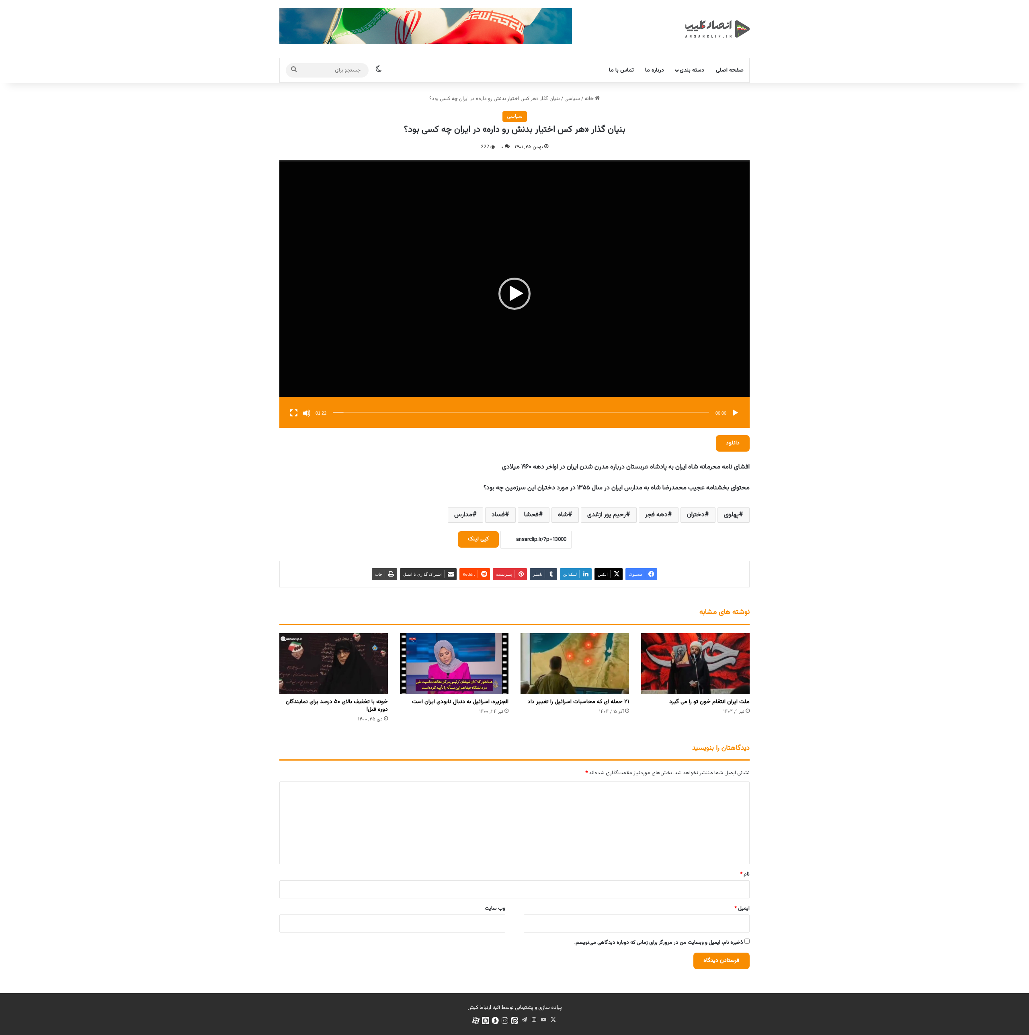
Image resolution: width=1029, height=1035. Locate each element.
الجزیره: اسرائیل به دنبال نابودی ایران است (460, 702)
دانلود (733, 443)
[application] (514, 294)
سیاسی (572, 99)
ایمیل (742, 908)
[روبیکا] (485, 1020)
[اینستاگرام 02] (505, 1020)
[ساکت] (307, 413)
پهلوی (731, 515)
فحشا (531, 515)
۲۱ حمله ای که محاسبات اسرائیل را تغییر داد (578, 702)
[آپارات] (476, 1020)
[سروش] (495, 1020)
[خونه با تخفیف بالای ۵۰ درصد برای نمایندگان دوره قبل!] (333, 663)
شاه (563, 515)
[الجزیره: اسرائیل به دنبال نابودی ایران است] (454, 663)
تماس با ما (621, 70)
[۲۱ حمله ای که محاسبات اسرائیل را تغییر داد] (575, 663)
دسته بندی (692, 70)
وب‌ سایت (495, 908)
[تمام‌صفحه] (294, 413)
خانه (589, 99)
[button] (514, 294)
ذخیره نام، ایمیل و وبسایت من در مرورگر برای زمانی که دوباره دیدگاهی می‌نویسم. (658, 943)
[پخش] (735, 413)
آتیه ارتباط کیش (483, 1008)
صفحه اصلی (730, 70)
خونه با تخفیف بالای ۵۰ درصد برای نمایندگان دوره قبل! (337, 706)
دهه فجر (656, 515)
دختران (696, 515)
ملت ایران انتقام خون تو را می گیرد (709, 702)
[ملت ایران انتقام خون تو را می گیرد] (695, 663)
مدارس (463, 515)
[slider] (521, 412)
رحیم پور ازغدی (606, 515)
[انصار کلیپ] (717, 29)
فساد (498, 515)
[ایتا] (514, 1020)
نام (745, 874)
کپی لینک (478, 539)
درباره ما (654, 70)
